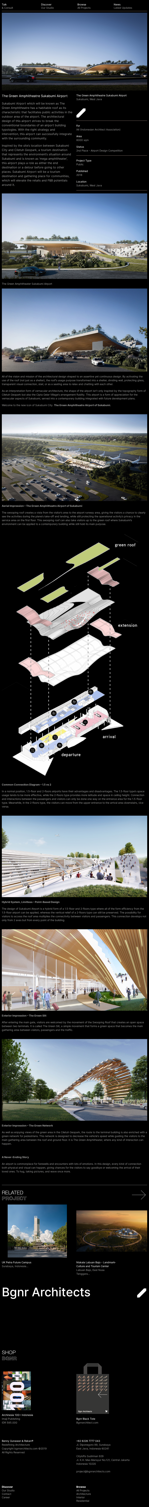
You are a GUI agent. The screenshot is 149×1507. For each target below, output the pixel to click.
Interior (80, 1497)
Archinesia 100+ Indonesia (17, 1414)
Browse (83, 6)
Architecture (83, 1493)
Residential (82, 1500)
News (123, 6)
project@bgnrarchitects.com (93, 1471)
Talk (7, 6)
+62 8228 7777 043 (88, 1440)
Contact (6, 1493)
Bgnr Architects (46, 1292)
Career (6, 1497)
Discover (47, 6)
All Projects (82, 1490)
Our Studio (8, 1490)
